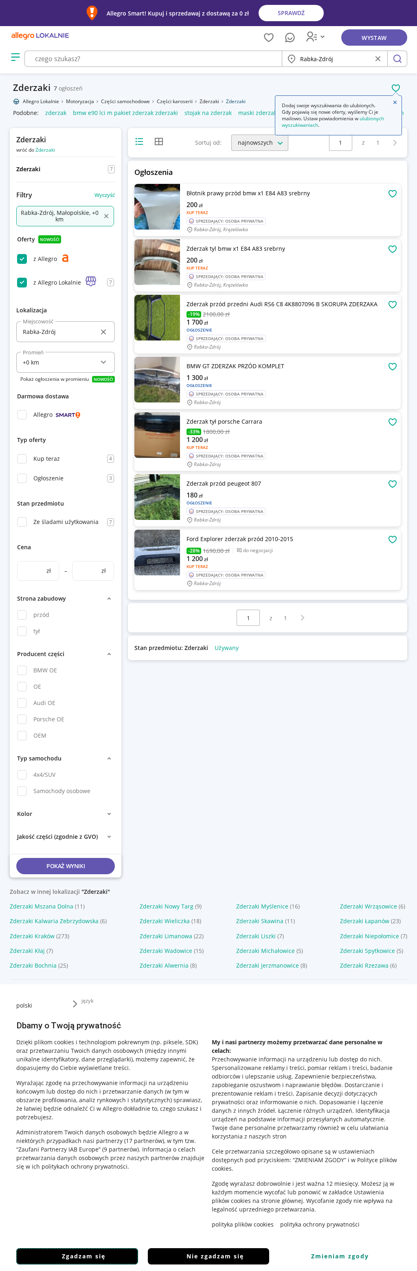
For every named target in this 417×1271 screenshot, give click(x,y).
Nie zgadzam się (215, 1256)
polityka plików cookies (243, 1224)
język (87, 1000)
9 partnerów (120, 1149)
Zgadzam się (83, 1256)
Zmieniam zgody (340, 1256)
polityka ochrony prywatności (320, 1224)
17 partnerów (144, 1141)
